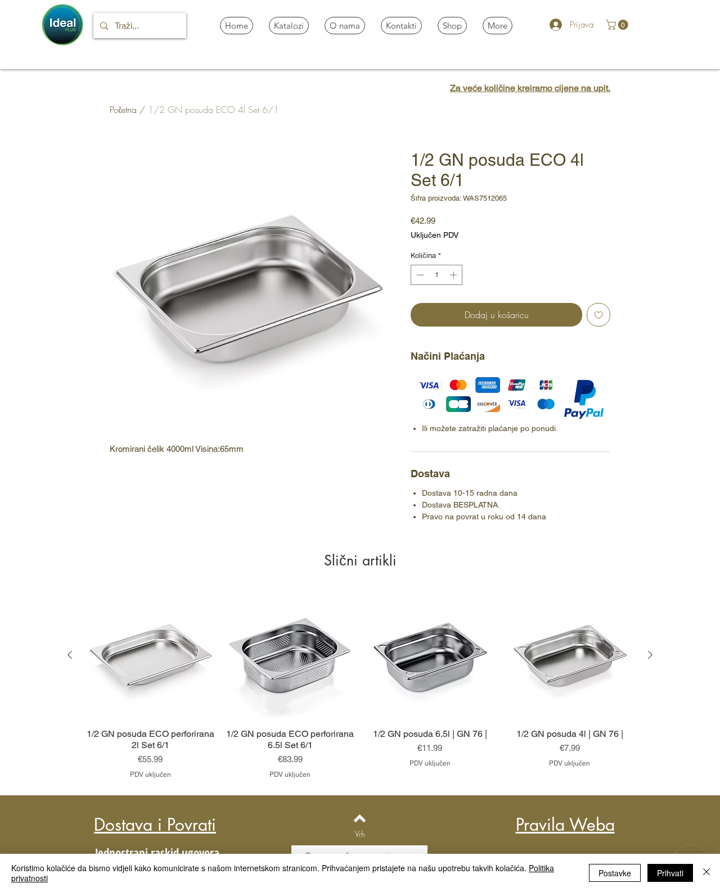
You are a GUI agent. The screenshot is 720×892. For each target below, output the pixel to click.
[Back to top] (360, 818)
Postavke (614, 873)
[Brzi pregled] (150, 655)
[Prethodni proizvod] (69, 655)
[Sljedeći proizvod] (650, 655)
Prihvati (670, 873)
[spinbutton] (437, 274)
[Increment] (454, 274)
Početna (123, 109)
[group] (360, 685)
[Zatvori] (706, 873)
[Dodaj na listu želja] (598, 315)
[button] (618, 25)
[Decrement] (419, 274)
